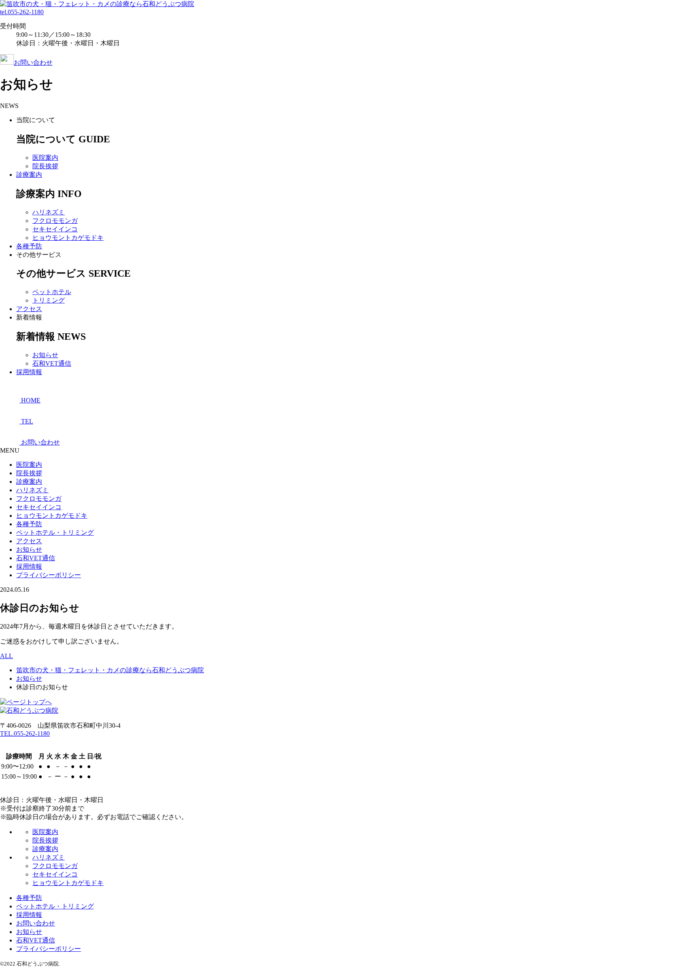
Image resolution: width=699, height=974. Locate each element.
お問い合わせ (33, 62)
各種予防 (29, 246)
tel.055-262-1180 (22, 11)
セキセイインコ (55, 229)
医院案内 (45, 157)
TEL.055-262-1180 (25, 733)
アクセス (29, 308)
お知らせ (45, 354)
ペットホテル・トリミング (55, 532)
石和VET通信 (51, 363)
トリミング (48, 300)
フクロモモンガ (55, 220)
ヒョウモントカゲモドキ (68, 237)
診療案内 (29, 174)
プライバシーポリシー (48, 575)
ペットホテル (51, 291)
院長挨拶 (45, 166)
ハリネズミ (48, 212)
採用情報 (29, 371)
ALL (6, 655)
